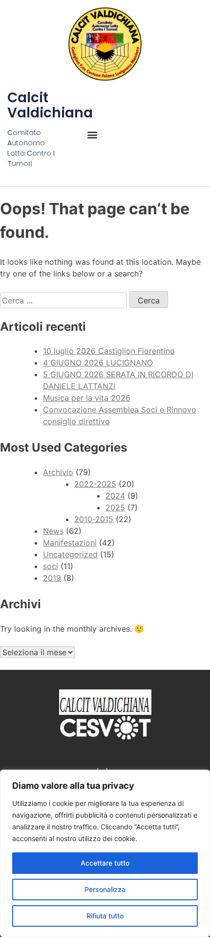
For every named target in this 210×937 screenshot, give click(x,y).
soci (50, 566)
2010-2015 (93, 519)
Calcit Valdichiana (50, 105)
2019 (52, 578)
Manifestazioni (70, 543)
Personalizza (105, 889)
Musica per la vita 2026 (86, 398)
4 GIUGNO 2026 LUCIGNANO (98, 362)
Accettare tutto (105, 863)
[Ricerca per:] (64, 300)
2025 (115, 507)
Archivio (58, 472)
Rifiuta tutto (105, 916)
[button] (92, 135)
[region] (105, 853)
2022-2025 (95, 484)
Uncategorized (70, 554)
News (53, 531)
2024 (115, 496)
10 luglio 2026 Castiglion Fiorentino (109, 351)
